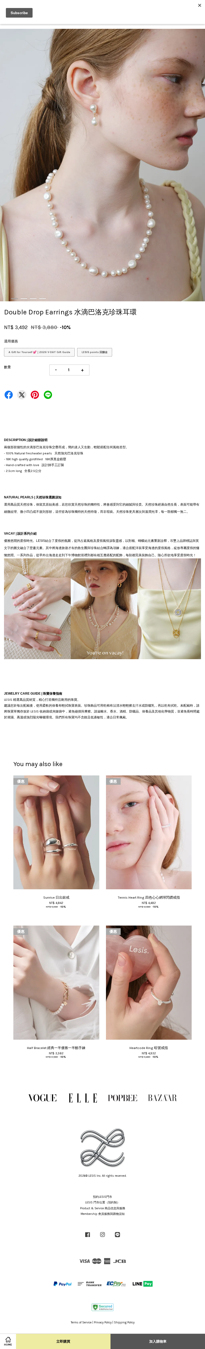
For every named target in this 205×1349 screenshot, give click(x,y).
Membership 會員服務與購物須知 (103, 1214)
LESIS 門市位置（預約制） (102, 1202)
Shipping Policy (124, 1322)
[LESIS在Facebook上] (87, 1237)
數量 (7, 367)
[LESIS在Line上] (117, 1237)
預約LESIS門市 (102, 1197)
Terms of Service (81, 1322)
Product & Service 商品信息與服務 (102, 1208)
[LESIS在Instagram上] (102, 1237)
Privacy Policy (103, 1322)
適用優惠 (11, 341)
